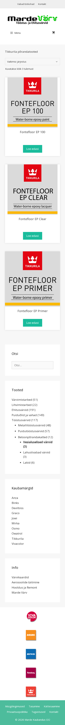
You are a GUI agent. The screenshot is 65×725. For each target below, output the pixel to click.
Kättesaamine (52, 706)
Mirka (16, 523)
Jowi (14, 518)
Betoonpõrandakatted (32, 437)
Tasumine (34, 706)
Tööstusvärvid (21, 420)
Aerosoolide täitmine (25, 582)
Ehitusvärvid (20, 410)
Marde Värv (19, 592)
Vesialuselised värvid (37, 442)
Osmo (16, 528)
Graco (16, 513)
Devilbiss (18, 508)
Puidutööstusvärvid (31, 431)
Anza (15, 498)
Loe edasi (32, 149)
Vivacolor (18, 544)
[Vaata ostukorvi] (53, 33)
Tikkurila (18, 539)
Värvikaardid (20, 577)
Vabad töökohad (25, 4)
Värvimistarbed (22, 400)
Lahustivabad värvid (36, 452)
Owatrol (17, 533)
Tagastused (38, 711)
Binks (15, 503)
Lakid (26, 462)
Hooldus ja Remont (24, 587)
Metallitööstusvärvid (31, 425)
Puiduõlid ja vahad (24, 415)
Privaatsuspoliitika (17, 711)
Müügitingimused (15, 706)
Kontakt (42, 4)
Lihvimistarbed (22, 405)
